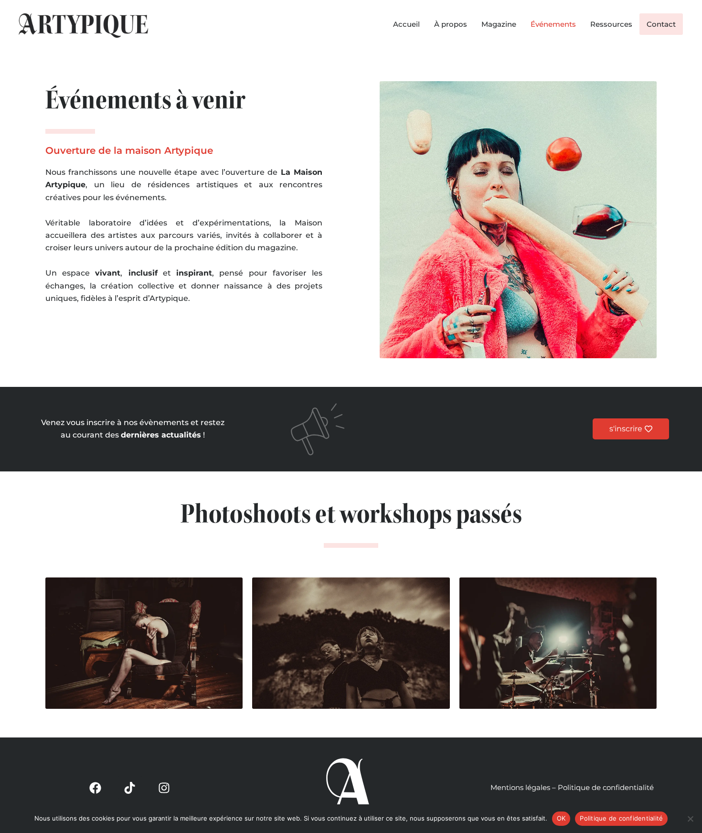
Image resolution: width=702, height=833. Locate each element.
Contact (661, 24)
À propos (450, 24)
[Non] (690, 818)
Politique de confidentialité (621, 818)
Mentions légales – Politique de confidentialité (572, 787)
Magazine (498, 24)
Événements (553, 24)
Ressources (611, 24)
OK (561, 818)
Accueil (406, 24)
